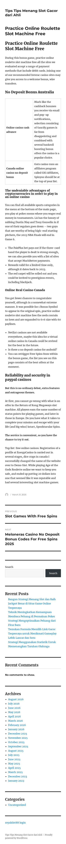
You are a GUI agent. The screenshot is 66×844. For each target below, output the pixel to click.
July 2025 (13, 754)
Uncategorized (17, 804)
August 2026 (16, 699)
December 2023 (17, 776)
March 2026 (15, 720)
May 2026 (14, 712)
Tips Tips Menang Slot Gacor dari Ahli (23, 835)
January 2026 (16, 729)
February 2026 (17, 725)
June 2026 (14, 707)
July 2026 (14, 703)
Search (9, 566)
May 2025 (14, 763)
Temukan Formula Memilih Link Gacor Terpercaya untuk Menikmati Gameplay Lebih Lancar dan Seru (32, 633)
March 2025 (15, 772)
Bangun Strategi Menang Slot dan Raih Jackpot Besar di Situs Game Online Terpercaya (32, 603)
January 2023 (16, 780)
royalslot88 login (15, 822)
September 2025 (18, 746)
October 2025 (16, 742)
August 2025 (15, 750)
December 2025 (17, 733)
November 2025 (18, 737)
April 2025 (14, 767)
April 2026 (14, 716)
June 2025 (14, 759)
